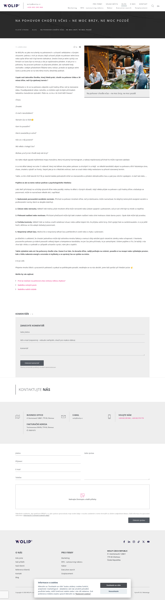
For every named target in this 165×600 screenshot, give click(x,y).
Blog (34, 30)
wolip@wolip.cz (34, 4)
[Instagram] (134, 541)
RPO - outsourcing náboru (71, 562)
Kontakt (18, 573)
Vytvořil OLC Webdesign (142, 592)
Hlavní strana (22, 30)
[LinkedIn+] (129, 541)
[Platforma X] (143, 541)
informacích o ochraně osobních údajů (36, 515)
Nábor (63, 566)
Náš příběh (20, 562)
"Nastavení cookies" (83, 594)
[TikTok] (138, 541)
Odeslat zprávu (139, 520)
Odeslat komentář (32, 363)
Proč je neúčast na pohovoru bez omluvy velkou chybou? (41, 281)
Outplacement (67, 573)
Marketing (65, 558)
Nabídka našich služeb (27, 289)
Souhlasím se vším (114, 585)
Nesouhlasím (114, 591)
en (158, 6)
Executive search (68, 570)
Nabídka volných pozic (27, 285)
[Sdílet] (80, 47)
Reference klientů (22, 570)
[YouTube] (148, 541)
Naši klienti (20, 566)
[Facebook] (124, 541)
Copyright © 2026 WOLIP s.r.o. (25, 592)
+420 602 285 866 (35, 7)
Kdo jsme (19, 558)
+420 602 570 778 (138, 418)
